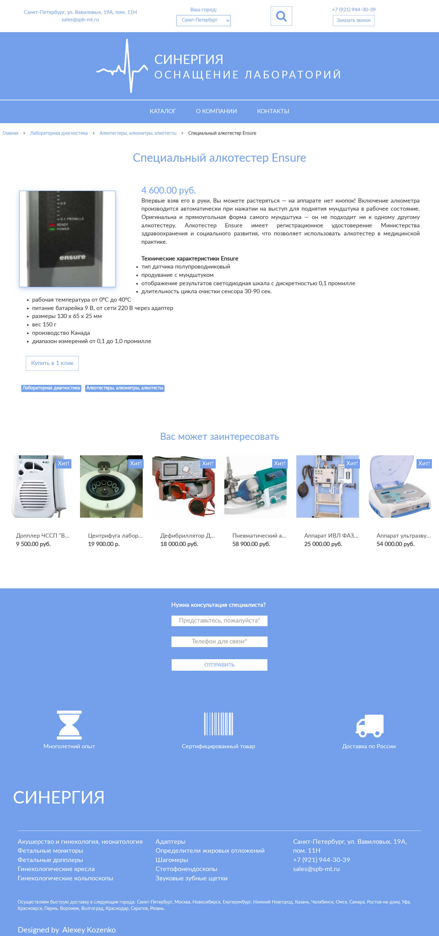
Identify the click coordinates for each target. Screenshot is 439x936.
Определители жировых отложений (210, 851)
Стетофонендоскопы (186, 869)
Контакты (273, 111)
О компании (216, 111)
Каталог (163, 111)
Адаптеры (170, 842)
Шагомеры (172, 860)
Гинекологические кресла (56, 869)
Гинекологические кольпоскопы (65, 878)
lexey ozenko (89, 930)
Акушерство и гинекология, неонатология (80, 842)
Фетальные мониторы (50, 851)
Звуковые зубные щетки (192, 878)
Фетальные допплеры (50, 860)
